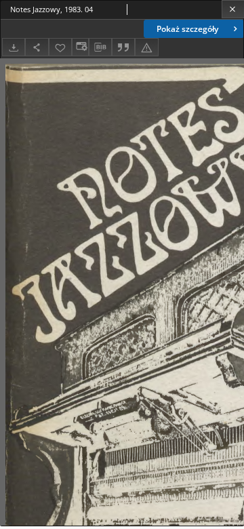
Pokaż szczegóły (187, 29)
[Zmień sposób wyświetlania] (80, 47)
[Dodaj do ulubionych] (60, 47)
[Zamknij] (233, 9)
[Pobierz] (13, 47)
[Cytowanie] (123, 47)
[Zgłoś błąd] (146, 47)
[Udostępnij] (36, 47)
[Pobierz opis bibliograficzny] (100, 47)
